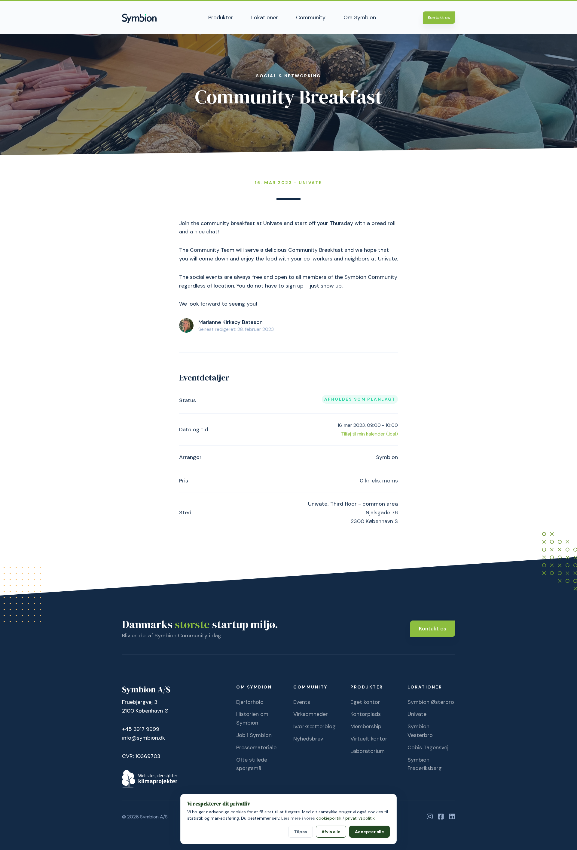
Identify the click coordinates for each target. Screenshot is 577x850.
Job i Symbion (254, 735)
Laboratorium (367, 751)
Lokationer (264, 17)
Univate (417, 714)
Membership (365, 726)
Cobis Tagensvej (428, 747)
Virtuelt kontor (368, 738)
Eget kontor (365, 702)
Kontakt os (439, 17)
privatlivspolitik (360, 818)
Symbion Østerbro (431, 702)
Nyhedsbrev (308, 738)
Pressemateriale (256, 747)
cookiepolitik (328, 818)
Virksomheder (310, 714)
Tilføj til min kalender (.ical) (369, 434)
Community (310, 17)
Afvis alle (331, 831)
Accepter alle (369, 831)
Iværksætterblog (314, 726)
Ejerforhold (250, 702)
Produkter (220, 17)
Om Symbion (359, 17)
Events (301, 702)
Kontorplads (365, 714)
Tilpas (300, 831)
